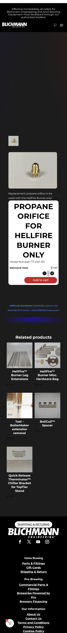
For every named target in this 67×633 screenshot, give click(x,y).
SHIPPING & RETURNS (33, 524)
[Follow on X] (29, 542)
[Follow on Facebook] (20, 542)
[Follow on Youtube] (38, 542)
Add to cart (40, 280)
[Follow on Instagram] (47, 542)
